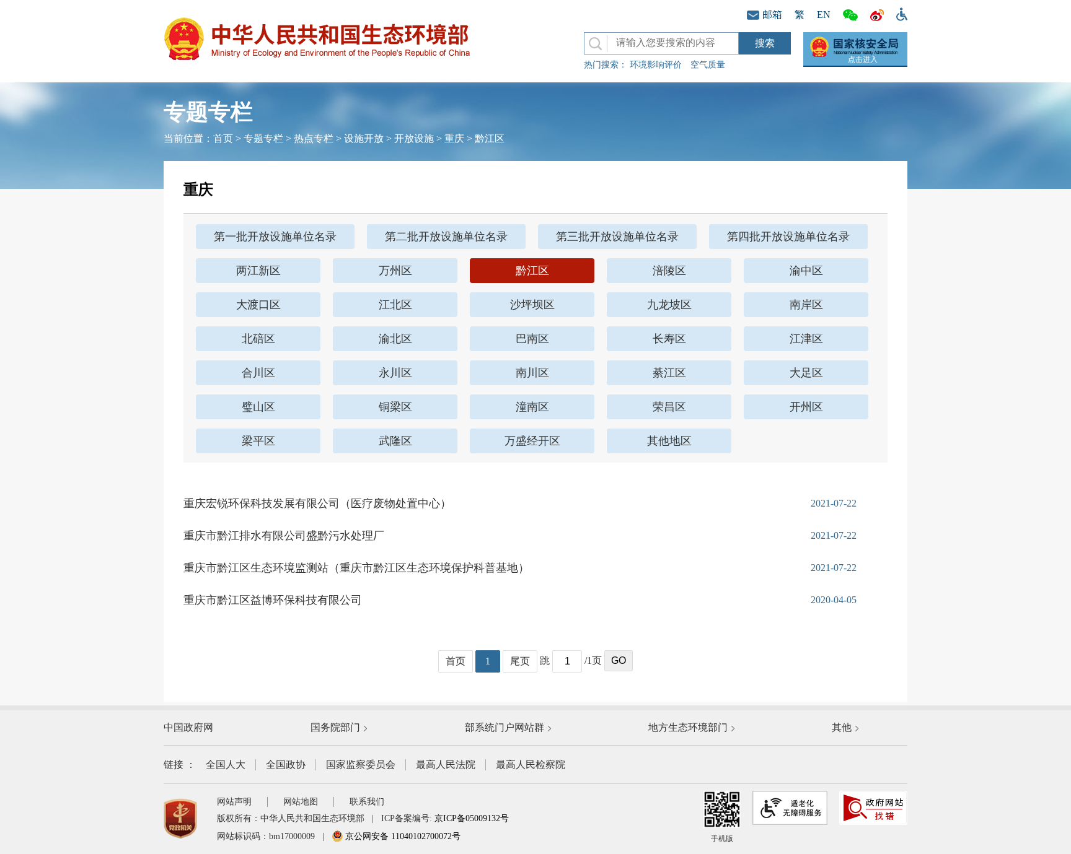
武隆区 (395, 441)
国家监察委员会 (360, 764)
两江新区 (258, 270)
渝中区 (806, 270)
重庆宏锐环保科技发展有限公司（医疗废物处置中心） (317, 503)
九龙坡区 (669, 304)
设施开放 (364, 138)
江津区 (806, 339)
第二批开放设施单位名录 (446, 236)
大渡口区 (258, 304)
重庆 (454, 138)
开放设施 (414, 138)
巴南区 (532, 339)
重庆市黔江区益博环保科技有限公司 (272, 600)
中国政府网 (188, 727)
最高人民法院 (445, 764)
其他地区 (669, 441)
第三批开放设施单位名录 (617, 236)
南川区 (532, 373)
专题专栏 (263, 138)
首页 (223, 138)
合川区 (258, 373)
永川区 (395, 373)
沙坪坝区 (532, 304)
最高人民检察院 (530, 764)
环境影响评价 (656, 64)
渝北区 (395, 339)
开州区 (806, 407)
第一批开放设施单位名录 (275, 236)
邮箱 (772, 14)
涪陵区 (669, 270)
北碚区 (258, 339)
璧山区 (258, 407)
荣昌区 (669, 407)
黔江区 (490, 138)
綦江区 (669, 373)
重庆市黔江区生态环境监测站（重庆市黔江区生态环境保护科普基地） (356, 568)
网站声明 (234, 801)
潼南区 (532, 407)
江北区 (395, 304)
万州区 (395, 270)
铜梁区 (395, 407)
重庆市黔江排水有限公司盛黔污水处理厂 (283, 535)
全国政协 (286, 764)
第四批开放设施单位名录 (788, 236)
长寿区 (669, 339)
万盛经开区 (532, 441)
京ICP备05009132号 (471, 818)
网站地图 (300, 801)
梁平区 (258, 441)
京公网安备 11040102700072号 (402, 836)
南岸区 (806, 304)
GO (618, 660)
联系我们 (367, 801)
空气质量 (707, 64)
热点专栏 (313, 138)
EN (824, 14)
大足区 (806, 373)
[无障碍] (898, 13)
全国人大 (225, 764)
